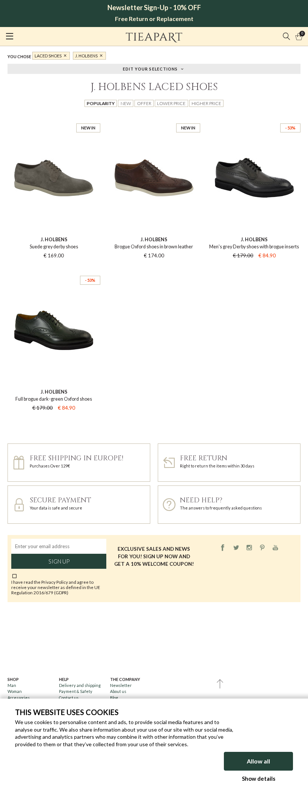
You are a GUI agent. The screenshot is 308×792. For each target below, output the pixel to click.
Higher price (206, 103)
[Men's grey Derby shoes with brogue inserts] (254, 117)
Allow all (258, 761)
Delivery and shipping (80, 685)
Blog (114, 697)
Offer (144, 103)
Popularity (101, 103)
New (126, 103)
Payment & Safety (75, 691)
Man (12, 685)
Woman (15, 691)
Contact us (69, 697)
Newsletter (121, 685)
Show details (258, 778)
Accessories (19, 697)
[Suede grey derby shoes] (54, 117)
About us (118, 691)
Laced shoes (48, 55)
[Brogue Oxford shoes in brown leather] (154, 117)
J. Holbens (86, 55)
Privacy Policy (54, 582)
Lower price (171, 103)
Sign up (58, 561)
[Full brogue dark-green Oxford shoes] (54, 270)
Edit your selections (150, 68)
